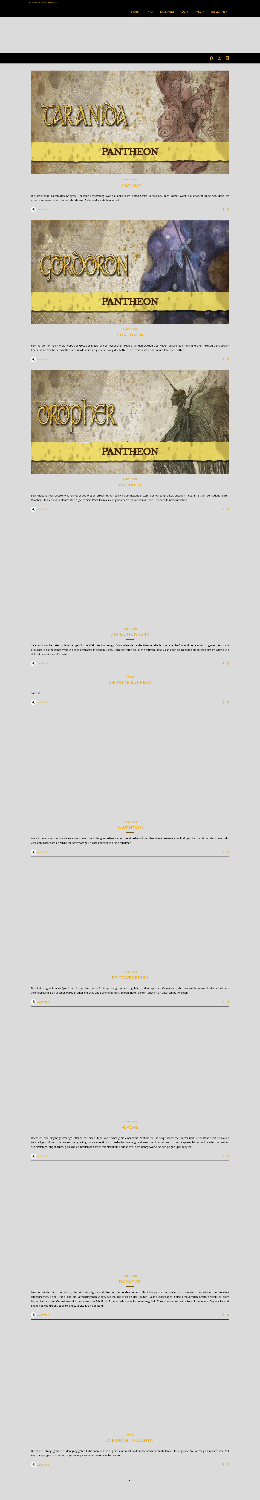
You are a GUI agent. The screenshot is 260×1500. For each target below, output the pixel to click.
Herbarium (130, 822)
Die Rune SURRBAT (130, 682)
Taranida (130, 185)
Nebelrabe (43, 209)
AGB (44, 2)
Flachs (130, 1127)
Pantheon (130, 179)
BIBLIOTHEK (219, 11)
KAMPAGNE (167, 11)
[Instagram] (219, 58)
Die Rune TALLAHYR (130, 1440)
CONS (185, 11)
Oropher (130, 485)
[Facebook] (211, 58)
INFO (150, 11)
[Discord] (227, 58)
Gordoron (130, 335)
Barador (130, 1281)
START (135, 11)
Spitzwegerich (130, 977)
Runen (130, 676)
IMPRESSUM (34, 2)
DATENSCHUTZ (55, 2)
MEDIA (200, 11)
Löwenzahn (130, 828)
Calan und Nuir (130, 634)
